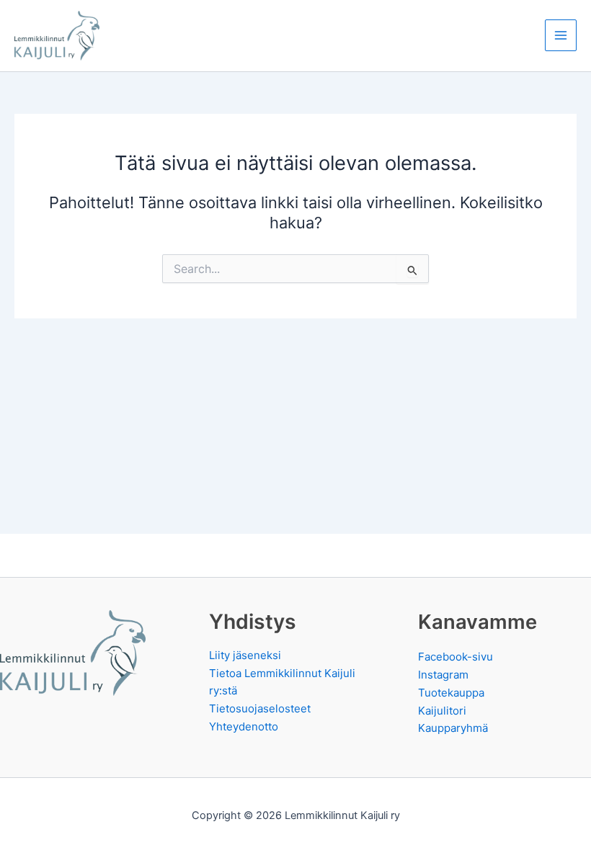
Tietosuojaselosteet (260, 708)
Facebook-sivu (455, 656)
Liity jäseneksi (245, 655)
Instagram (443, 674)
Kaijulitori (442, 710)
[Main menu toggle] (561, 35)
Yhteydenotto (243, 726)
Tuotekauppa (451, 692)
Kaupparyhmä (453, 728)
